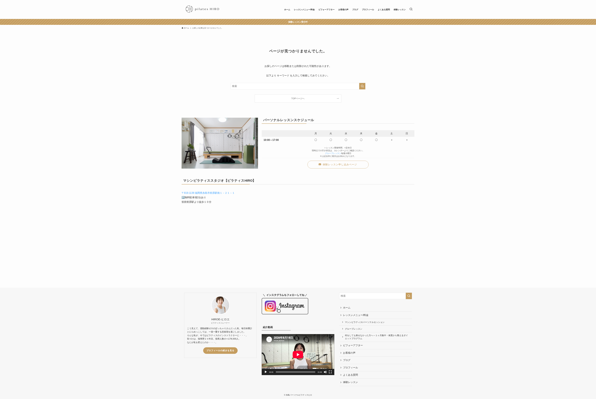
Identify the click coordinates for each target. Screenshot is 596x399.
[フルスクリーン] (330, 372)
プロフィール (350, 367)
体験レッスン (350, 382)
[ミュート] (325, 372)
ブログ (346, 360)
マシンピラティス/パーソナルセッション (365, 322)
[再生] (265, 372)
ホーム (346, 307)
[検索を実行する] (362, 86)
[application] (298, 354)
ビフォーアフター (353, 345)
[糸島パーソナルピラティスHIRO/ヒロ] (202, 9)
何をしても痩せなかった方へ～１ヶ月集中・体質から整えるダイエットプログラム (376, 337)
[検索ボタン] (411, 9)
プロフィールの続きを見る (220, 350)
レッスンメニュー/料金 (355, 315)
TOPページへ (298, 98)
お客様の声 (349, 352)
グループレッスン (333, 153)
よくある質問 (350, 375)
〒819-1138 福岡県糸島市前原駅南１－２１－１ (208, 193)
